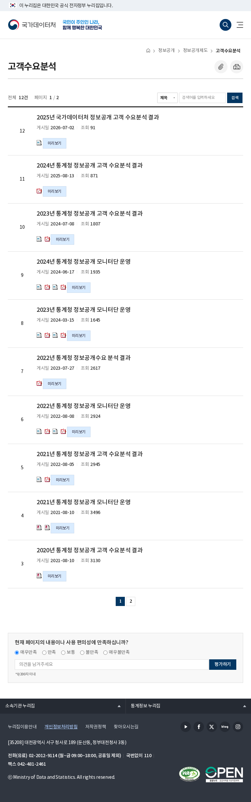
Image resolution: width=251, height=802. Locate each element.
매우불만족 (119, 652)
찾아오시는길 (126, 727)
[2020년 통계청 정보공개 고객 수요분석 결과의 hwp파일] (39, 575)
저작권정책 (95, 727)
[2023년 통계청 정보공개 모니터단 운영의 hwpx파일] (39, 335)
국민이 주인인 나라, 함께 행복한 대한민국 (82, 25)
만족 (52, 652)
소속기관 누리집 (17, 706)
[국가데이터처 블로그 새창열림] (225, 727)
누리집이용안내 (22, 727)
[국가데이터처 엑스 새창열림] (212, 727)
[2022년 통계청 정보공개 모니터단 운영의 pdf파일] (47, 431)
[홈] (148, 50)
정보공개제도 (195, 50)
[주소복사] (220, 66)
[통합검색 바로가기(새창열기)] (225, 25)
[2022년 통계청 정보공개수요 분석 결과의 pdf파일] (39, 383)
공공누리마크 (224, 774)
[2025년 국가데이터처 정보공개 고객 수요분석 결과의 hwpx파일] (39, 142)
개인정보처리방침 (60, 727)
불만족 (92, 652)
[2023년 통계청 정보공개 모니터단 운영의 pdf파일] (47, 335)
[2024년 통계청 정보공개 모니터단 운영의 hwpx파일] (39, 287)
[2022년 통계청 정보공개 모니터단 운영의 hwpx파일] (39, 431)
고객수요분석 (228, 51)
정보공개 (166, 50)
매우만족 (28, 652)
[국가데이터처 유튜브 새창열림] (185, 727)
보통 (71, 652)
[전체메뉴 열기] (237, 25)
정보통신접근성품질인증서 (189, 774)
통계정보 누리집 (143, 706)
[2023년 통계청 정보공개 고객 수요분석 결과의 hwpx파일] (39, 238)
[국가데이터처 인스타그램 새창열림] (238, 727)
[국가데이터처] (32, 25)
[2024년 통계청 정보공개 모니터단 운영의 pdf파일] (47, 287)
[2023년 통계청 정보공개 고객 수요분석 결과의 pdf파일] (47, 238)
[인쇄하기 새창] (236, 66)
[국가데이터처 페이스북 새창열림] (198, 727)
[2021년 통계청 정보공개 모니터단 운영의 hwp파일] (39, 527)
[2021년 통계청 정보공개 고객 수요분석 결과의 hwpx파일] (39, 479)
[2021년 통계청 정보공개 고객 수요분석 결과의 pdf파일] (47, 479)
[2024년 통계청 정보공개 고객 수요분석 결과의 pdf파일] (39, 190)
